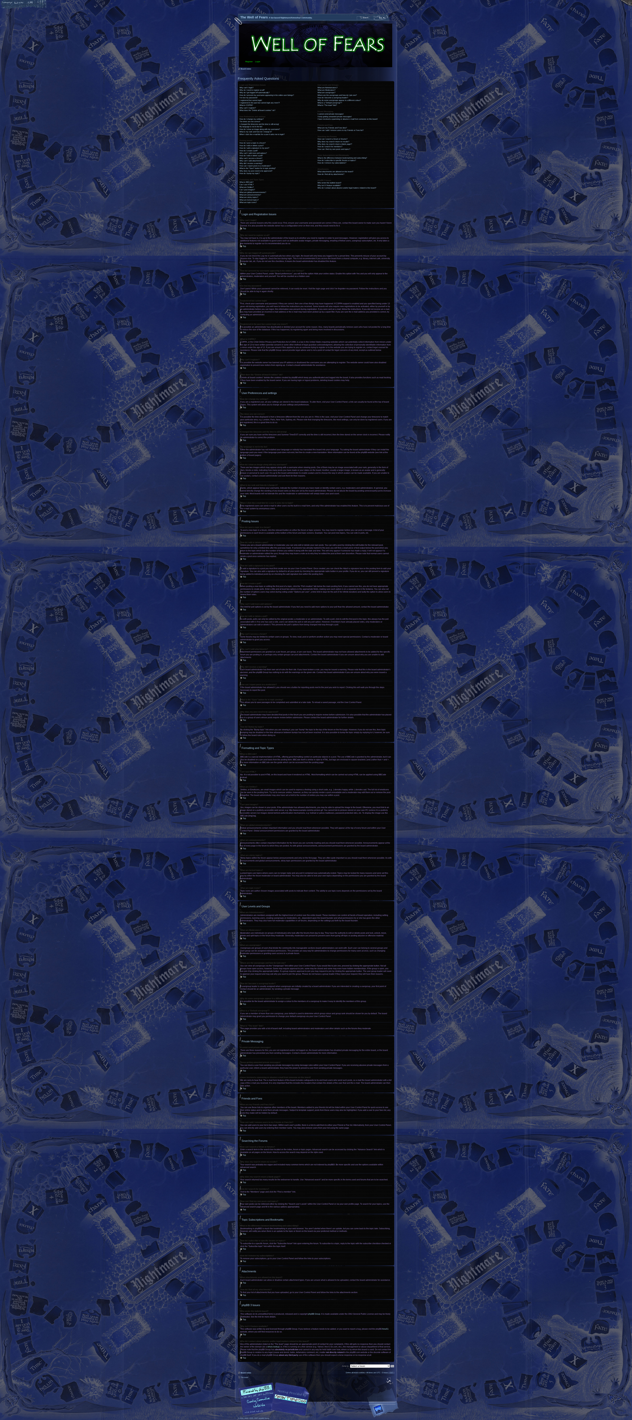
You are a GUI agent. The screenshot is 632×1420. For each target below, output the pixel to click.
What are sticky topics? (248, 197)
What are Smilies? (246, 187)
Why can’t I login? (246, 88)
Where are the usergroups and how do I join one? (337, 95)
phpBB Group (314, 1314)
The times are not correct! (249, 121)
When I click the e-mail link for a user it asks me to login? (262, 134)
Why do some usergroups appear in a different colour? (339, 100)
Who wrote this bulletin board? (329, 183)
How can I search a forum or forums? (332, 139)
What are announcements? (250, 195)
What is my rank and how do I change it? (255, 132)
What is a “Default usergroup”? (329, 103)
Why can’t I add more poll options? (253, 153)
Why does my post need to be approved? (255, 171)
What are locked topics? (249, 200)
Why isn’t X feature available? (329, 185)
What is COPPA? (246, 105)
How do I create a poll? (248, 151)
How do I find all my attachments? (330, 174)
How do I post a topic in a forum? (252, 143)
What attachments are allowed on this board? (335, 172)
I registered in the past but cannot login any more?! (259, 103)
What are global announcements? (252, 192)
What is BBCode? (246, 182)
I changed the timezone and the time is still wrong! (259, 124)
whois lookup (273, 1347)
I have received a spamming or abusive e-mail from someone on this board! (347, 119)
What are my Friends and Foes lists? (332, 128)
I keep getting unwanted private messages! (334, 117)
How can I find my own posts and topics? (333, 149)
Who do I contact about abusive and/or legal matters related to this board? (346, 188)
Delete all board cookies (355, 1373)
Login (257, 62)
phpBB (275, 1399)
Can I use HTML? (246, 185)
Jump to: (345, 1366)
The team (244, 1377)
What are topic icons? (248, 202)
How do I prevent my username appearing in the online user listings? (266, 95)
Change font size (19, 2)
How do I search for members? (329, 147)
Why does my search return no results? (333, 142)
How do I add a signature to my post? (254, 148)
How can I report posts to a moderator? (255, 166)
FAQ (30, 2)
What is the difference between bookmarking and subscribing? (342, 158)
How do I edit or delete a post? (251, 146)
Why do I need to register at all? (252, 90)
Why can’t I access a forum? (250, 158)
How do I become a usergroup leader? (332, 98)
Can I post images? (247, 190)
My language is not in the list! (250, 127)
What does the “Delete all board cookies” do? (257, 110)
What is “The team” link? (327, 105)
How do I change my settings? (251, 119)
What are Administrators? (327, 88)
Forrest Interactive (384, 1411)
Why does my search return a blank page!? (334, 144)
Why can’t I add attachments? (251, 161)
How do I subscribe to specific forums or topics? (336, 160)
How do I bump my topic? (249, 173)
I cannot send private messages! (330, 114)
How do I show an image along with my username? (259, 129)
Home (7, 2)
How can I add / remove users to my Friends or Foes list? (340, 130)
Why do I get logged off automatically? (254, 93)
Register (249, 62)
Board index (315, 45)
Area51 (385, 1329)
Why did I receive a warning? (251, 163)
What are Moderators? (326, 90)
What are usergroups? (326, 93)
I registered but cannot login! (250, 100)
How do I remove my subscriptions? (331, 163)
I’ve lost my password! (248, 98)
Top (244, 228)
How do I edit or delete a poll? (251, 156)
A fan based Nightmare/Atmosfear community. (289, 1401)
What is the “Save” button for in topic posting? (257, 168)
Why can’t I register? (247, 108)
